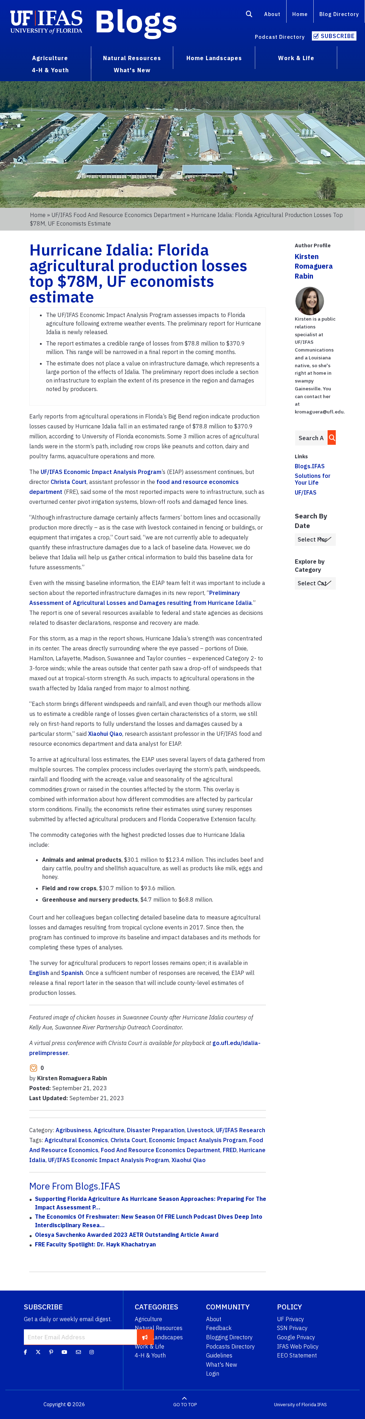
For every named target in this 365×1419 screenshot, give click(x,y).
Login (212, 1373)
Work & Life (149, 1346)
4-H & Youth (150, 1355)
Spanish (72, 972)
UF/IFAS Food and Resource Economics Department (118, 214)
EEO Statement (297, 1355)
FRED (230, 1150)
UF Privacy (290, 1319)
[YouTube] (64, 1352)
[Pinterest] (51, 1352)
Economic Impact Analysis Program (198, 1140)
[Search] (249, 15)
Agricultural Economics (76, 1140)
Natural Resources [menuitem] (132, 58)
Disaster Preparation (156, 1130)
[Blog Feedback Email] (78, 1352)
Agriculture (109, 1130)
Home (300, 14)
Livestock (200, 1130)
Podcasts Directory (230, 1346)
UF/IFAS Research (240, 1130)
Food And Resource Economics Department (160, 1150)
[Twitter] (38, 1352)
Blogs (136, 20)
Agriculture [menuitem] (50, 58)
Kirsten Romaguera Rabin (314, 266)
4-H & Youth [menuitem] (50, 70)
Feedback (219, 1327)
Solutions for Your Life (312, 479)
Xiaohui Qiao (105, 733)
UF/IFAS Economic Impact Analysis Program (101, 471)
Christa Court (69, 481)
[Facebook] (25, 1352)
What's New (221, 1364)
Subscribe (338, 35)
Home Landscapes (159, 1337)
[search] (330, 437)
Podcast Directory (280, 36)
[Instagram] (91, 1352)
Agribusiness (73, 1130)
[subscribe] (145, 1336)
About (272, 14)
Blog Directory (339, 14)
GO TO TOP (185, 1405)
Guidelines (219, 1355)
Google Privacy (296, 1337)
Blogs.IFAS (310, 466)
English (39, 972)
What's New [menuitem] (132, 70)
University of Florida (295, 1405)
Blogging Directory (229, 1337)
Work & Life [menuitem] (296, 58)
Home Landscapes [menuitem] (214, 58)
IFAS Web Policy (298, 1346)
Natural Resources (158, 1327)
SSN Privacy (292, 1327)
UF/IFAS (306, 492)
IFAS (322, 1405)
